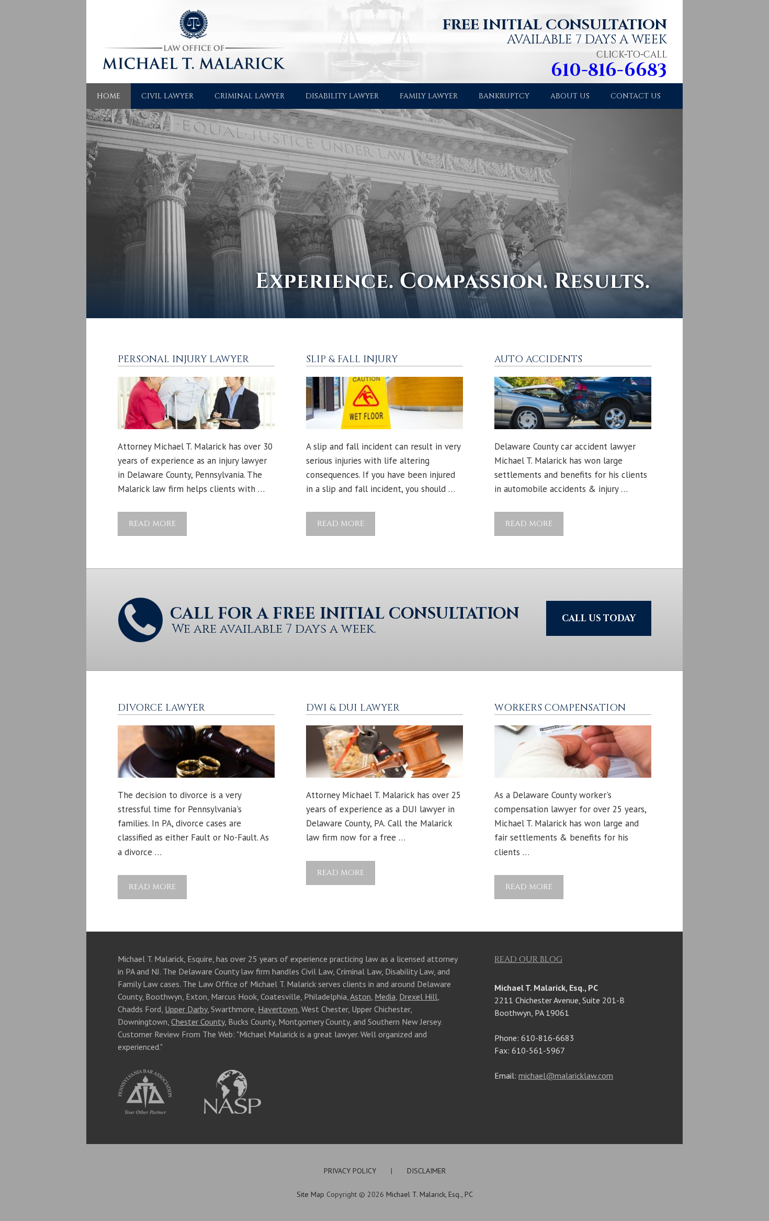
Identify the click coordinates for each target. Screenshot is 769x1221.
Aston (360, 996)
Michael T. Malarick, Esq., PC (429, 1194)
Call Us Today (599, 618)
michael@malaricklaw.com (565, 1075)
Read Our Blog (528, 959)
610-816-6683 (609, 71)
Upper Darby (186, 1009)
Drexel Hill (418, 996)
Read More (152, 523)
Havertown (278, 1009)
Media (385, 996)
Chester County (197, 1021)
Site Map (310, 1194)
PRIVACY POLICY (350, 1170)
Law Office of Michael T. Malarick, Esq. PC (188, 47)
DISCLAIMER (426, 1170)
